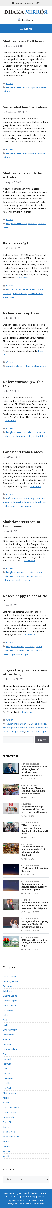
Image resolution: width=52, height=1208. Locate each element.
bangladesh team (15, 572)
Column (6, 1015)
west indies (8, 297)
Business (27, 804)
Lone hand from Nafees (23, 452)
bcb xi (25, 289)
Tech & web (9, 1131)
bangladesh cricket (15, 87)
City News (27, 844)
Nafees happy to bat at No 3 (25, 597)
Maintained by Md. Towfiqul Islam (21, 1193)
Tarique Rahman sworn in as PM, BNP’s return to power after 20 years (34, 905)
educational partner (16, 723)
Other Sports (9, 1112)
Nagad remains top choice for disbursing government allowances (34, 809)
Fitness (6, 1054)
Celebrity (7, 990)
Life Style (7, 1088)
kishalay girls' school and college (19, 727)
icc (28, 723)
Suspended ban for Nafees (25, 107)
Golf (5, 1068)
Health (6, 1083)
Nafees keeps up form (21, 313)
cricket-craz (39, 432)
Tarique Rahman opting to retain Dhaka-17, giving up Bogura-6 (34, 924)
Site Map (42, 1196)
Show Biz (7, 1122)
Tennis (6, 1141)
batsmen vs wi (13, 289)
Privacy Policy (28, 1196)
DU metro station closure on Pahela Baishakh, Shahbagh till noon (34, 829)
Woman (6, 1151)
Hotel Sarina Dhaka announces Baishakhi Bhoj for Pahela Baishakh (33, 851)
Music (6, 1097)
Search (42, 739)
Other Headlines (31, 764)
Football (7, 1058)
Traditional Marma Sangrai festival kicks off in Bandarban (33, 790)
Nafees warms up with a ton (23, 383)
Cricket (9, 83)
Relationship (9, 1117)
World (6, 1156)
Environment (9, 1034)
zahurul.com (38, 1203)
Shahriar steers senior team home (21, 523)
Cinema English (10, 1000)
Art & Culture (30, 785)
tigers (45, 436)
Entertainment (10, 1029)
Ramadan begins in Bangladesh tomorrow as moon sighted (34, 886)
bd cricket (29, 572)
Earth (5, 1024)
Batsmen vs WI (15, 243)
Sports (6, 1126)
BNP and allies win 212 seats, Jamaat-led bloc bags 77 (34, 942)
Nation (6, 1102)
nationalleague (40, 502)
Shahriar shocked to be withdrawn (22, 175)
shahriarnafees (26, 505)
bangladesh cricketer (16, 153)
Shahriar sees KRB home (23, 41)
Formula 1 (8, 1063)
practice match (19, 293)
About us (14, 1196)
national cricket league (25, 498)
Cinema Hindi (9, 1005)
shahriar (29, 576)
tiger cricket (35, 436)
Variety (6, 1146)
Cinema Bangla (10, 995)
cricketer (32, 153)
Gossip (6, 1073)
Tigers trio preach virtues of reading (25, 672)
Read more (22, 277)
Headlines (27, 900)
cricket (9, 365)
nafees (27, 365)
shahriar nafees (35, 293)
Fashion (6, 1039)
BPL (28, 87)
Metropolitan (9, 1092)
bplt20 (34, 87)
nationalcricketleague (21, 502)
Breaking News (10, 981)
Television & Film (11, 1136)
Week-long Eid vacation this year (34, 869)
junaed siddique (38, 723)
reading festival (16, 731)
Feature (7, 1044)
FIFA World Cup (10, 1049)
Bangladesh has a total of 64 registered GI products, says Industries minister (34, 770)
